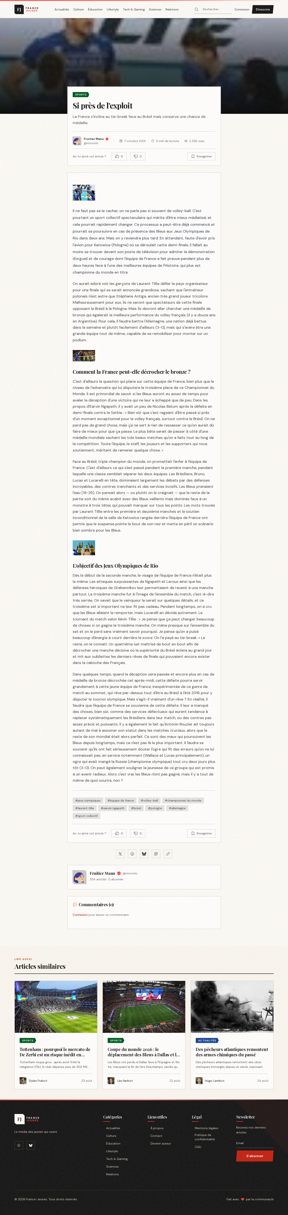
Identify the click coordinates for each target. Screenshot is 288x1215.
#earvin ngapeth (112, 808)
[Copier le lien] (168, 854)
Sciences (155, 9)
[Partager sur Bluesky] (144, 854)
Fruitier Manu (102, 873)
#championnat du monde (183, 800)
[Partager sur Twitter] (120, 854)
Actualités (62, 9)
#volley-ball (149, 800)
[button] (144, 66)
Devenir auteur (161, 1143)
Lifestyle (113, 9)
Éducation (95, 9)
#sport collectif (86, 816)
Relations (172, 9)
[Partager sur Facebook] (132, 854)
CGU (198, 1147)
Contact (156, 1136)
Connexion (241, 9)
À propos (157, 1128)
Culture (78, 9)
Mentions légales (206, 1128)
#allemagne (177, 808)
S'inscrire (263, 9)
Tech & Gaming (134, 9)
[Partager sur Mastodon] (156, 854)
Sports (81, 94)
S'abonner (254, 1156)
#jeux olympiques (88, 800)
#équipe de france (120, 800)
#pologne (155, 808)
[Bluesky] (30, 1145)
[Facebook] (18, 1145)
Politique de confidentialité (205, 1137)
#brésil (136, 808)
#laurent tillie (84, 808)
